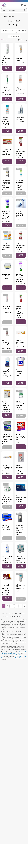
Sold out (7, 193)
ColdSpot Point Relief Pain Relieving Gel (20, 586)
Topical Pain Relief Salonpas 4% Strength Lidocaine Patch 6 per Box (7, 438)
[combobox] (12, 10)
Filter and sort (15, 36)
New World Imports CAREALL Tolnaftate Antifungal (5, 588)
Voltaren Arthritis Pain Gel (20, 342)
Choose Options (7, 68)
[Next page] (24, 606)
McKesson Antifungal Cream (19, 58)
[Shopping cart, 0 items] (22, 4)
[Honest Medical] (4, 5)
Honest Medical (19, 658)
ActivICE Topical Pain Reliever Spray (7, 558)
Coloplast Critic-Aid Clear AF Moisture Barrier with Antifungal (20, 277)
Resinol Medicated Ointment (19, 371)
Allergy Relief (22, 31)
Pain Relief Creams (18, 655)
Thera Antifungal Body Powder (21, 89)
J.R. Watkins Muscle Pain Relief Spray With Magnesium (19, 529)
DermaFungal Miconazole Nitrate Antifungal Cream (20, 184)
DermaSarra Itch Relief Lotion (6, 308)
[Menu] (25, 4)
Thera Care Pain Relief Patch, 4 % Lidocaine (7, 245)
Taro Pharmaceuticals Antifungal (21, 497)
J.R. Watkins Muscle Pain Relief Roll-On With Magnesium (6, 184)
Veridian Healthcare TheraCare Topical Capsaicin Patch (7, 405)
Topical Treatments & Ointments (12, 653)
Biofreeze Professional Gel (6, 58)
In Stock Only (23, 40)
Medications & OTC (8, 31)
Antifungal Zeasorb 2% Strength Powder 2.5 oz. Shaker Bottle (6, 373)
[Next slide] (26, 1)
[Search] (24, 10)
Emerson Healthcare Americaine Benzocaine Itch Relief (5, 121)
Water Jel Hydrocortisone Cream (21, 558)
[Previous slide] (2, 1)
